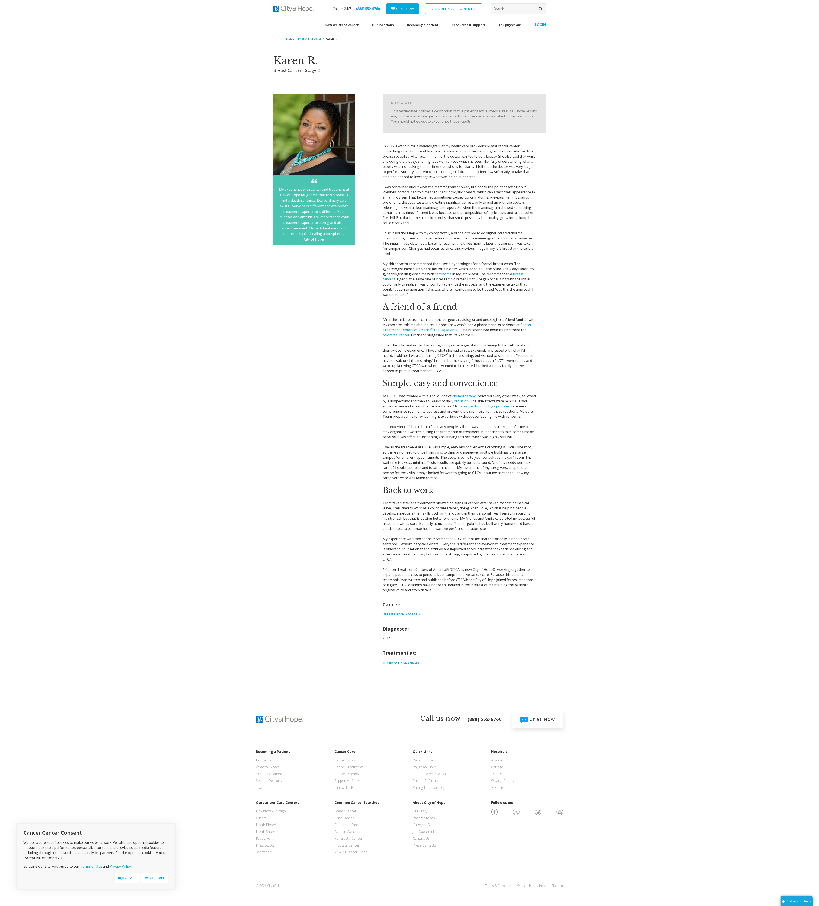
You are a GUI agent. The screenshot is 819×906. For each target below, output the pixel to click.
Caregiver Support (426, 824)
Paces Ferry (265, 838)
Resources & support (469, 25)
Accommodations (269, 773)
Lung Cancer (344, 818)
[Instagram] (538, 811)
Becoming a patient (423, 25)
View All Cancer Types (350, 852)
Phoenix (497, 787)
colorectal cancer (396, 335)
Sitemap (557, 886)
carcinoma (443, 274)
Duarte (496, 773)
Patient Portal (423, 760)
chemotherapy (464, 396)
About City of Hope (429, 802)
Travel (260, 787)
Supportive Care (346, 780)
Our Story (420, 811)
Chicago (497, 767)
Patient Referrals (425, 780)
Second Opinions (269, 780)
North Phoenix (267, 824)
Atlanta (496, 760)
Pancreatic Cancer (348, 838)
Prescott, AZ (265, 845)
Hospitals (499, 751)
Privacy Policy (120, 866)
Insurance (263, 760)
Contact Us (421, 838)
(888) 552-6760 (368, 8)
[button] (540, 9)
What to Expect (267, 767)
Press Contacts (424, 845)
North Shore (265, 831)
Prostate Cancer (346, 845)
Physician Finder (425, 767)
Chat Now (541, 719)
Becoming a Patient (273, 751)
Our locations (383, 25)
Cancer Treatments (349, 767)
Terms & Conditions (499, 886)
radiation (461, 401)
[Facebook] (494, 811)
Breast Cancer (345, 811)
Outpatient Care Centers (277, 802)
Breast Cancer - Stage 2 (401, 614)
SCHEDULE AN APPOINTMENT (454, 9)
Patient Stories (424, 818)
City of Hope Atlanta (403, 663)
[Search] (518, 8)
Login (540, 24)
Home (290, 38)
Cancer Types (344, 760)
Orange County (502, 780)
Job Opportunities (426, 831)
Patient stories (310, 38)
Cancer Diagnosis (347, 773)
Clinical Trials (344, 787)
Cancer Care (344, 751)
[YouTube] (559, 811)
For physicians (510, 25)
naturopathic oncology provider (484, 406)
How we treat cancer (342, 25)
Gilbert (261, 818)
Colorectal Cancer (348, 824)
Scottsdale (264, 852)
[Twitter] (516, 811)
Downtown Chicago (271, 811)
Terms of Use (91, 866)
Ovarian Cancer (346, 831)
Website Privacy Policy (532, 886)
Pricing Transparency (428, 787)
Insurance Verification (429, 773)
